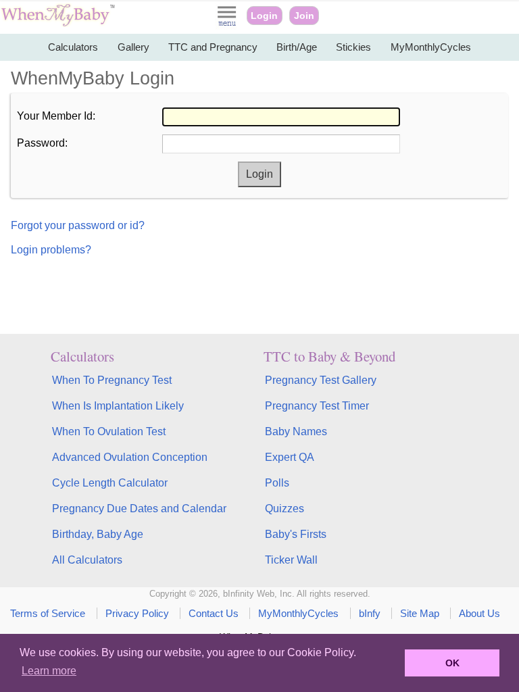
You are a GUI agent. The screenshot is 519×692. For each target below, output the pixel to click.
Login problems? (51, 249)
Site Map (419, 613)
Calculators (73, 47)
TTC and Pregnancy (212, 47)
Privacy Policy (137, 613)
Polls (277, 483)
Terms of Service (47, 613)
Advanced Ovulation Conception (129, 457)
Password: (42, 143)
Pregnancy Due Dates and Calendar (139, 508)
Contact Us (214, 613)
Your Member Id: (56, 116)
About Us (479, 613)
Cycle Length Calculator (110, 483)
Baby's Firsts (295, 534)
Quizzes (284, 508)
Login (264, 15)
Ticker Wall (291, 560)
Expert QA (289, 457)
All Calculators (87, 560)
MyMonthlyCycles (431, 47)
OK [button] (452, 663)
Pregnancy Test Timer (317, 406)
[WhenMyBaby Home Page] (59, 23)
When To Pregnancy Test (112, 380)
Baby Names (296, 431)
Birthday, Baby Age (97, 534)
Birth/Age (296, 47)
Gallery (133, 47)
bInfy (369, 613)
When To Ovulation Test (109, 431)
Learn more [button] (49, 670)
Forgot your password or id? (78, 225)
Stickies (353, 47)
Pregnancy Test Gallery (320, 380)
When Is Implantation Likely (118, 406)
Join (304, 15)
